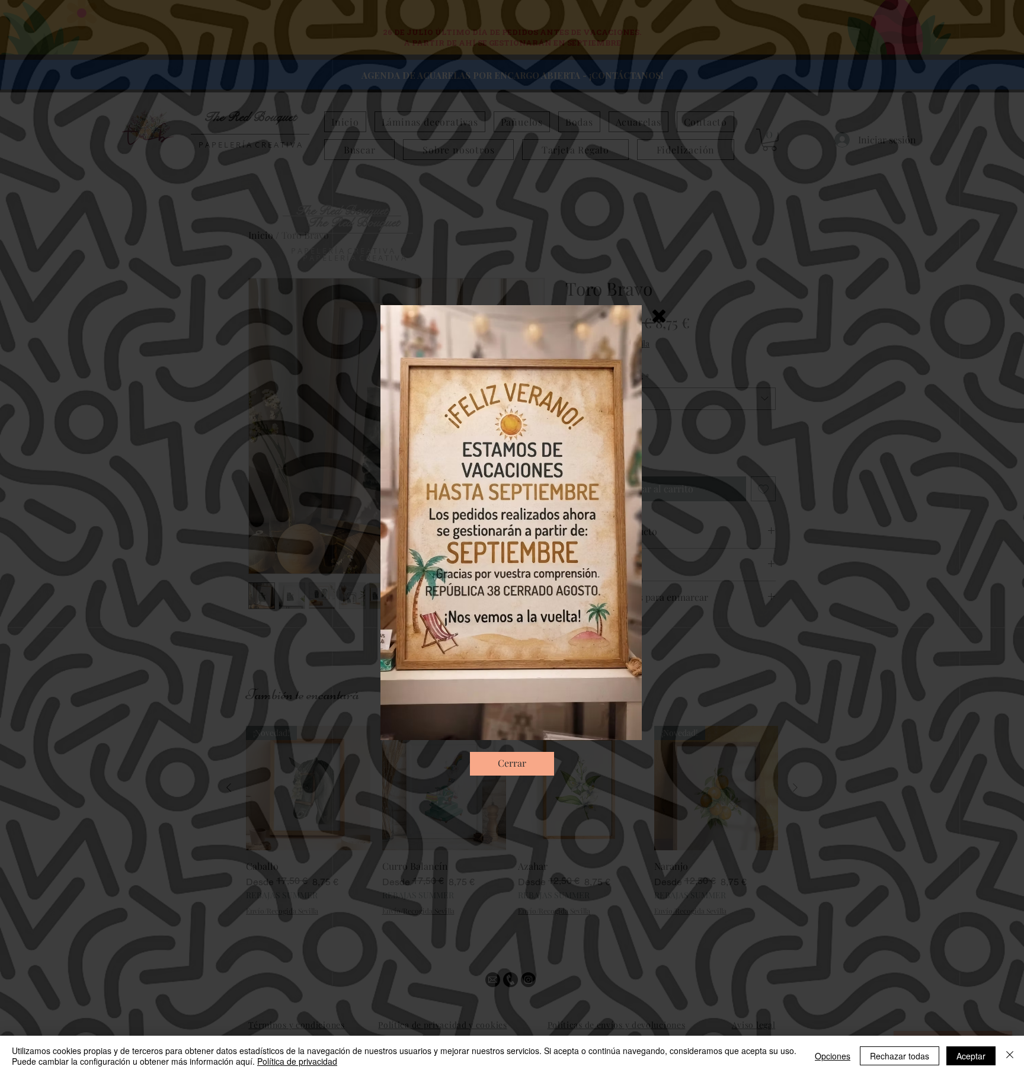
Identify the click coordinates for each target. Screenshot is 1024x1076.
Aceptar (970, 1056)
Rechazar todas (899, 1056)
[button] (658, 316)
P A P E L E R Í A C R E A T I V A (354, 257)
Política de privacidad (297, 1061)
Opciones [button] (832, 1056)
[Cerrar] (1010, 1056)
